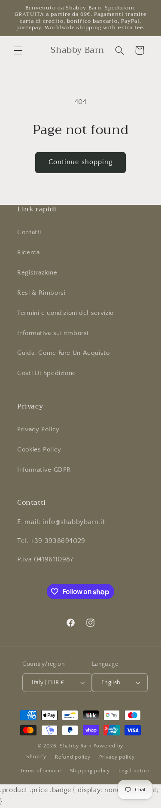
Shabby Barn (76, 746)
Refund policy (73, 757)
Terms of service (40, 771)
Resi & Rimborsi (41, 293)
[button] (18, 50)
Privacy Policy (38, 429)
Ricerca (28, 252)
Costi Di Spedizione (46, 373)
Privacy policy (116, 757)
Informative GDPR (44, 470)
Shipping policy (90, 771)
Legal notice (133, 771)
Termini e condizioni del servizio (65, 313)
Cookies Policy (39, 449)
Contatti (29, 232)
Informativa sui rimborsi (52, 333)
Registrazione (37, 272)
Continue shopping (80, 162)
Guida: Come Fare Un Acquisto (63, 353)
